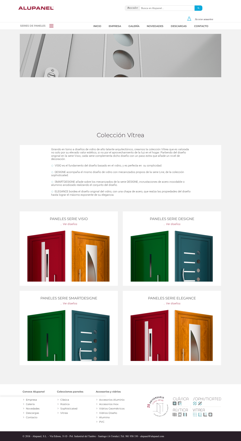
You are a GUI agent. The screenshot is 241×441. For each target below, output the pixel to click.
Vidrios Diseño (108, 413)
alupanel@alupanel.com (152, 436)
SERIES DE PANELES (33, 25)
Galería (133, 26)
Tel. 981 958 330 (129, 436)
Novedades (155, 26)
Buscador (132, 7)
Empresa (115, 26)
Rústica (65, 404)
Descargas (179, 26)
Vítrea (64, 413)
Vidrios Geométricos (112, 408)
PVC (101, 421)
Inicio (97, 26)
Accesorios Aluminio (112, 399)
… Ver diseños (68, 224)
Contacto (201, 26)
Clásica (64, 399)
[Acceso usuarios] (189, 19)
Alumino (104, 417)
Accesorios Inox (108, 404)
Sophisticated (68, 408)
